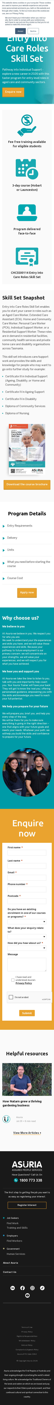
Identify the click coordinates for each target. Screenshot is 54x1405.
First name (14, 847)
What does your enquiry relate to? (26, 929)
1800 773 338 (30, 1180)
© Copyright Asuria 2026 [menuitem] (27, 1361)
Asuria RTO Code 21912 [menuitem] (27, 1354)
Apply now (27, 592)
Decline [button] (33, 31)
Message (13, 954)
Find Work (12, 1223)
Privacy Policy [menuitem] (27, 1332)
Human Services (16, 1253)
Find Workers (14, 1240)
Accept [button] (20, 31)
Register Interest (27, 1205)
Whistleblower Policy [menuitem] (27, 1341)
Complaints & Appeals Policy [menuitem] (27, 1350)
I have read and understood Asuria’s (26, 980)
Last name (14, 860)
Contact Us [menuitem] (9, 1272)
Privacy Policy (24, 983)
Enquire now (13, 92)
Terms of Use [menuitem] (26, 1327)
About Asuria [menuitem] (10, 1263)
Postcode (13, 896)
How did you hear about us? (24, 943)
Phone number (16, 884)
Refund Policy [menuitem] (26, 1345)
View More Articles (26, 1133)
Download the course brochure (27, 484)
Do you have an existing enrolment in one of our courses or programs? (27, 913)
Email (11, 872)
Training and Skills (17, 1227)
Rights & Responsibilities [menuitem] (27, 1336)
